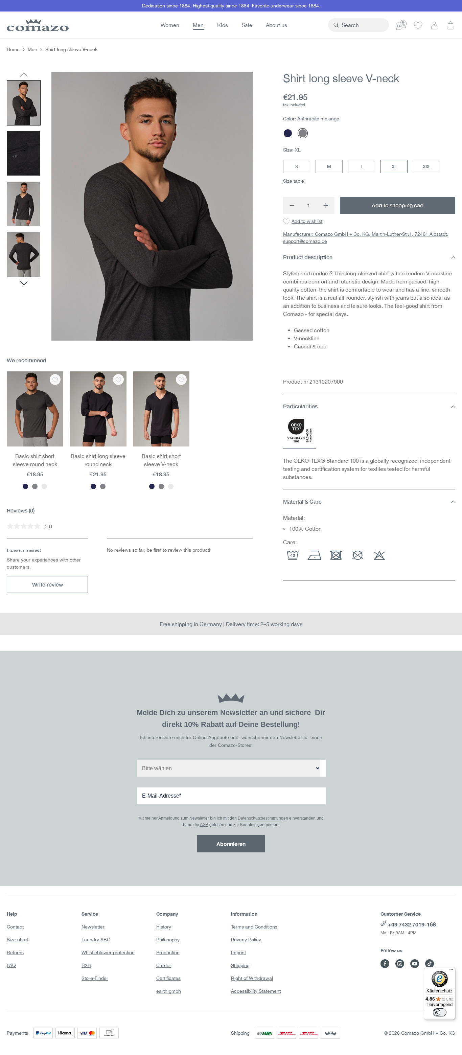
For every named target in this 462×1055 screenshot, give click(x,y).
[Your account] (434, 25)
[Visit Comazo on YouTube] (414, 963)
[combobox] (362, 25)
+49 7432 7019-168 (412, 924)
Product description (307, 257)
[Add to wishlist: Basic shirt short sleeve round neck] (55, 379)
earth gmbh (168, 991)
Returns (15, 952)
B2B (86, 965)
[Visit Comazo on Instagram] (399, 963)
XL (394, 166)
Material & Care (302, 501)
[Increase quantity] (325, 205)
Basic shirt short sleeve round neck (35, 460)
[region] (129, 206)
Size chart (17, 939)
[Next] (24, 284)
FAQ (11, 965)
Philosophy (168, 939)
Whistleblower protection (108, 952)
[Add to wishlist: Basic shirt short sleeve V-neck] (181, 379)
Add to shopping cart (398, 205)
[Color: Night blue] (25, 486)
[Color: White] (44, 486)
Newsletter (93, 927)
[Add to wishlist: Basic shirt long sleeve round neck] (118, 379)
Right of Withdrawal (252, 978)
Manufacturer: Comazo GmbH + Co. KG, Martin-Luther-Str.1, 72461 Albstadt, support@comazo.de (365, 238)
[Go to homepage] (36, 25)
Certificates (168, 978)
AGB (204, 824)
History (163, 927)
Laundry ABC (96, 939)
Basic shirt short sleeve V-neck (161, 460)
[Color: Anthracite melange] (35, 486)
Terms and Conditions (254, 927)
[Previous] (24, 75)
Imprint (238, 952)
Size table (293, 181)
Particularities (300, 406)
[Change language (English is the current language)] (401, 25)
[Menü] (451, 971)
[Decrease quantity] (291, 205)
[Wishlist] (418, 25)
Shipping (240, 965)
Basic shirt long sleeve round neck (98, 460)
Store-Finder (95, 978)
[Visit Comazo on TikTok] (429, 963)
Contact (15, 927)
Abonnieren (231, 844)
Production (168, 952)
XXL (427, 166)
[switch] (439, 1012)
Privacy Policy (246, 939)
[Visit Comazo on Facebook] (384, 963)
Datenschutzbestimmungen (263, 818)
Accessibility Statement (256, 991)
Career (163, 965)
